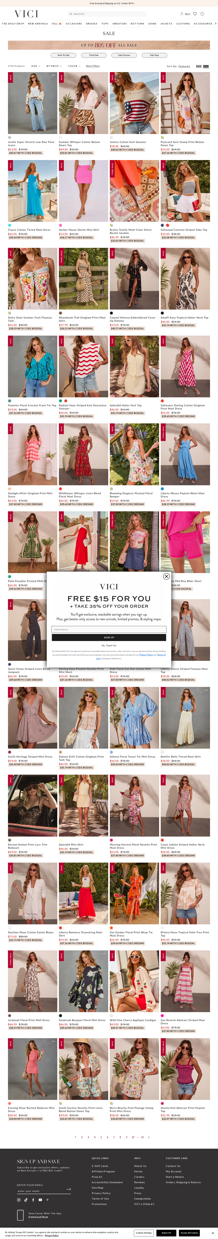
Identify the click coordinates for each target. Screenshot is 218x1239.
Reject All (166, 1233)
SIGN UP (109, 637)
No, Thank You (109, 645)
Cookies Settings (144, 1233)
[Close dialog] (166, 576)
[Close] (212, 1233)
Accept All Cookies (189, 1233)
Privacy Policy (52, 1235)
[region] (109, 1233)
